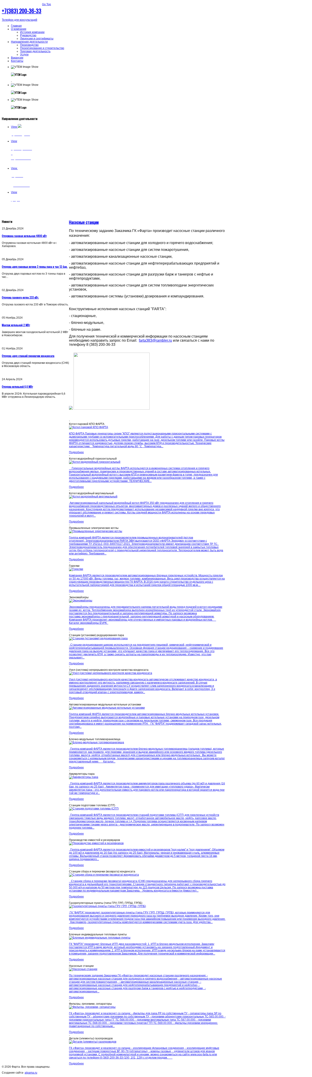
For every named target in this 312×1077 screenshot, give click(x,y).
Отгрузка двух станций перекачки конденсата (28, 356)
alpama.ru (31, 1072)
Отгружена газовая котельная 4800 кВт (24, 236)
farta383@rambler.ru (155, 340)
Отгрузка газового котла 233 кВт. (20, 297)
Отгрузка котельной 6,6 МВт (17, 386)
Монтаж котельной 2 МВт (16, 325)
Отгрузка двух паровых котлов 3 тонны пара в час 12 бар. (35, 266)
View (14, 126)
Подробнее (76, 452)
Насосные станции (84, 222)
